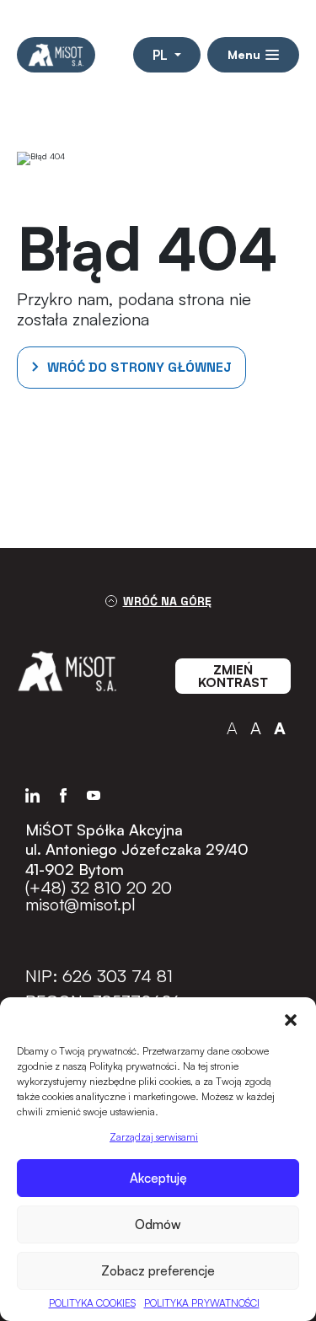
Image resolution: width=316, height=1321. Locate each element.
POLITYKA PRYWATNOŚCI (202, 1303)
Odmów (158, 1224)
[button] (290, 1018)
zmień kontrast (233, 676)
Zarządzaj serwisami (154, 1136)
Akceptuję (158, 1178)
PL (162, 54)
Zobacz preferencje (158, 1271)
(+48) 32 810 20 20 (98, 887)
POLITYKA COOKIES (92, 1303)
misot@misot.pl (80, 904)
